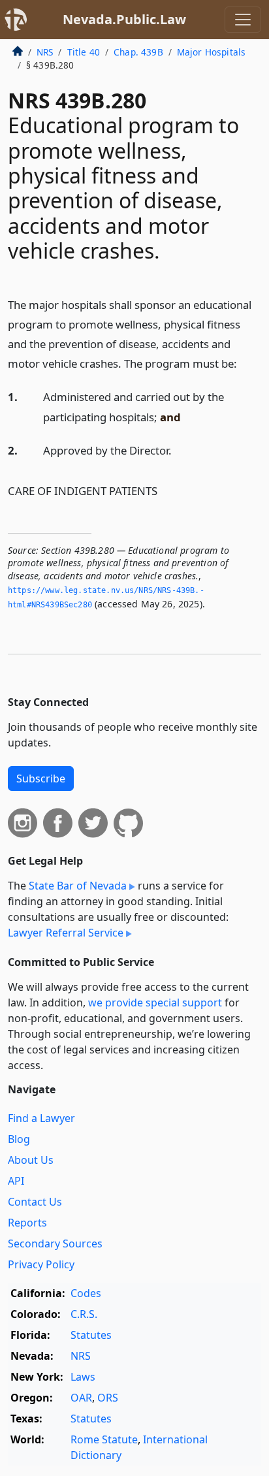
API (16, 1181)
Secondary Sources (55, 1243)
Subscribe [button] (40, 778)
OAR (81, 1397)
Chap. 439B (138, 52)
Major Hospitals (211, 52)
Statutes (91, 1335)
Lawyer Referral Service (65, 932)
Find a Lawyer (41, 1118)
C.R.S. (84, 1314)
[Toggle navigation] (243, 20)
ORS (107, 1397)
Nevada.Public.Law (124, 19)
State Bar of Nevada (78, 885)
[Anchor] (244, 362)
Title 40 (83, 52)
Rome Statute (104, 1439)
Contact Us (35, 1202)
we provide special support (155, 1002)
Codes (86, 1293)
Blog (19, 1139)
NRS (45, 52)
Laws (83, 1377)
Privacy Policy (41, 1264)
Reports (27, 1222)
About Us (31, 1160)
